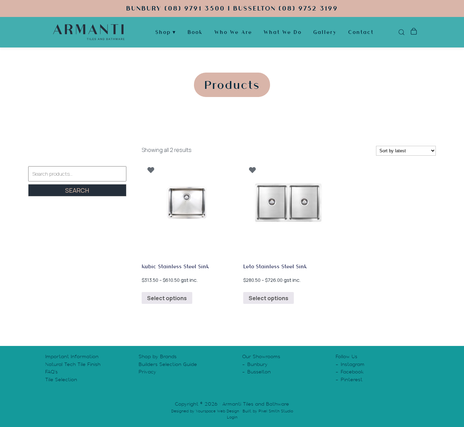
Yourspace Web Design (217, 411)
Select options (167, 298)
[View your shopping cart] (413, 32)
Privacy (147, 371)
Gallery (325, 32)
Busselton (259, 371)
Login (232, 417)
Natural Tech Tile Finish (73, 364)
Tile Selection (61, 379)
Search (77, 190)
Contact (361, 32)
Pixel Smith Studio (275, 411)
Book (195, 32)
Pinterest (351, 379)
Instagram (352, 364)
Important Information (72, 356)
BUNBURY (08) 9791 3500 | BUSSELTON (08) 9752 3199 (232, 8)
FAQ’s (51, 371)
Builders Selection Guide (168, 364)
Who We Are (233, 32)
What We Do (283, 32)
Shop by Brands (158, 356)
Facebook (352, 371)
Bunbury (257, 364)
